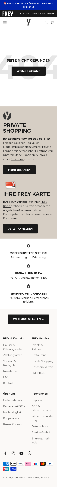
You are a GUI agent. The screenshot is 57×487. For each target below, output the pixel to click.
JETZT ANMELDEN (20, 228)
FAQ (6, 377)
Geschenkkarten (42, 367)
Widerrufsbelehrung (42, 418)
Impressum (39, 400)
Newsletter (10, 371)
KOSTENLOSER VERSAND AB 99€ (37, 13)
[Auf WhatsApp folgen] (29, 453)
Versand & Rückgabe (9, 363)
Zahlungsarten (12, 355)
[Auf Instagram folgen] (13, 453)
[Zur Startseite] (8, 13)
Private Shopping (43, 361)
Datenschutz (40, 426)
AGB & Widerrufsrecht (41, 408)
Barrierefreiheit (41, 432)
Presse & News (12, 424)
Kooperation (11, 418)
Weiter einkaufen (29, 71)
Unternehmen (12, 400)
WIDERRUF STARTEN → (28, 319)
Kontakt (8, 383)
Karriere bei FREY (14, 406)
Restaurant (39, 355)
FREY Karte (39, 373)
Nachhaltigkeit (12, 412)
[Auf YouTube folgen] (21, 453)
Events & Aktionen (37, 347)
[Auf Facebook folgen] (5, 453)
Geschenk (17, 159)
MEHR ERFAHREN (19, 169)
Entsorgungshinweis (42, 440)
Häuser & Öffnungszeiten (13, 347)
